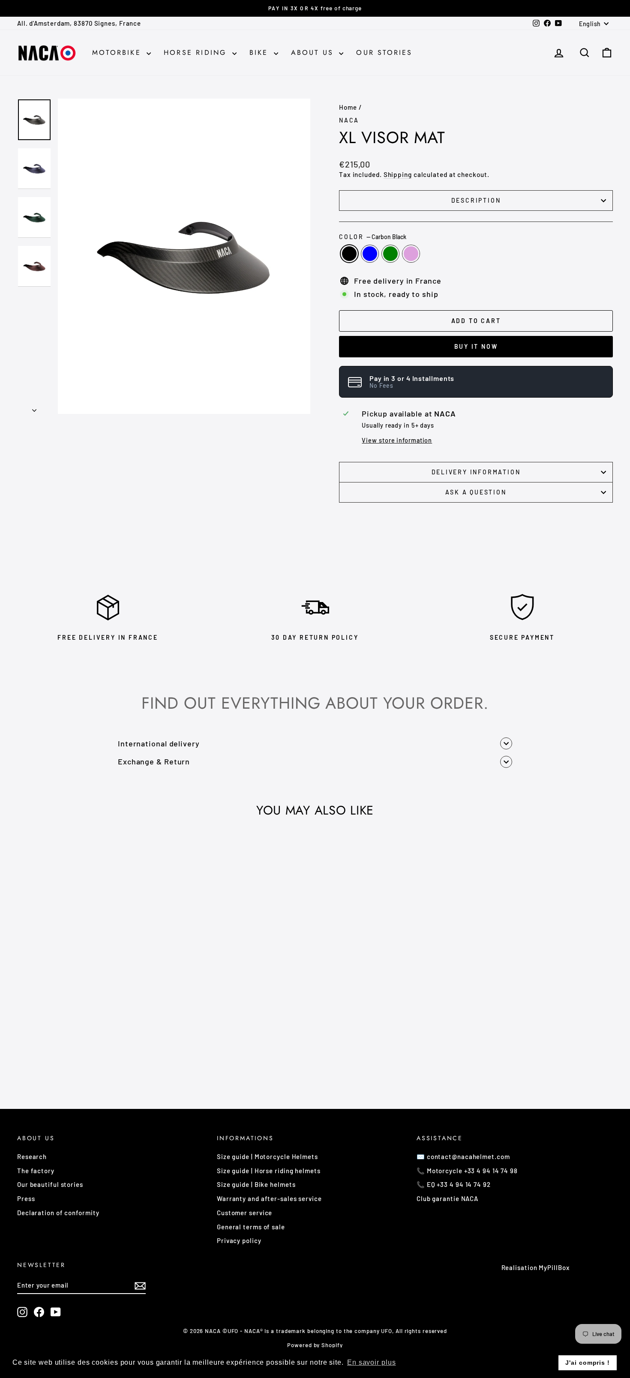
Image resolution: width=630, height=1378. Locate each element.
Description (476, 200)
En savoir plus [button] (371, 1362)
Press (26, 1198)
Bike (260, 52)
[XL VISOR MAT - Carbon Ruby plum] (106, 1058)
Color (372, 236)
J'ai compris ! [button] (587, 1362)
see (88, 1007)
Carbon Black (349, 253)
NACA (349, 120)
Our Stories (384, 52)
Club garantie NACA (447, 1198)
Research (32, 1156)
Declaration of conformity (58, 1212)
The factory (35, 1170)
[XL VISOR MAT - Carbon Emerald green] (94, 1058)
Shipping (398, 174)
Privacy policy (239, 1240)
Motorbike (118, 52)
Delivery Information (476, 472)
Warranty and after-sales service (269, 1198)
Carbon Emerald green (390, 253)
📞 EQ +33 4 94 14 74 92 (454, 1184)
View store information (397, 440)
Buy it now (476, 346)
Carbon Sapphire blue (369, 253)
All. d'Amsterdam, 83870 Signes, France (79, 23)
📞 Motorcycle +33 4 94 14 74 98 (467, 1170)
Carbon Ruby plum (411, 253)
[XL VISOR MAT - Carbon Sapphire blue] (82, 1058)
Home (348, 107)
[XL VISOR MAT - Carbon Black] (71, 1058)
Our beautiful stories (50, 1184)
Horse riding (197, 52)
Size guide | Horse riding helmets (269, 1170)
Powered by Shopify (314, 1345)
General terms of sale (251, 1227)
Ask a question (475, 492)
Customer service (244, 1212)
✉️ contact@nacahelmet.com (463, 1156)
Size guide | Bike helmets (256, 1184)
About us (314, 52)
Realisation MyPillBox (535, 1267)
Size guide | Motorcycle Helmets (267, 1156)
